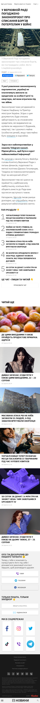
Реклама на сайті (20, 663)
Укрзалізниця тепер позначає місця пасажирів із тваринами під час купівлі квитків (21, 218)
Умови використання (20, 657)
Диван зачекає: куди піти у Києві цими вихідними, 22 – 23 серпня (19, 378)
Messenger (22, 587)
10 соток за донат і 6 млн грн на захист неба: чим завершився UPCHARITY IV (21, 270)
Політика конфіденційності (20, 668)
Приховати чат (20, 285)
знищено (11, 135)
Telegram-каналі (19, 147)
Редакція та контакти (20, 660)
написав (9, 158)
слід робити (21, 200)
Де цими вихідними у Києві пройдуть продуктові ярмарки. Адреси (20, 337)
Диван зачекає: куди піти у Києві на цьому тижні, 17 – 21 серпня (18, 540)
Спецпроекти (20, 665)
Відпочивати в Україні (22, 4)
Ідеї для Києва (6, 4)
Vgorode (17, 197)
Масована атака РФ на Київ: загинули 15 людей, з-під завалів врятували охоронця (22, 244)
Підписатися (22, 613)
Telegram (21, 580)
